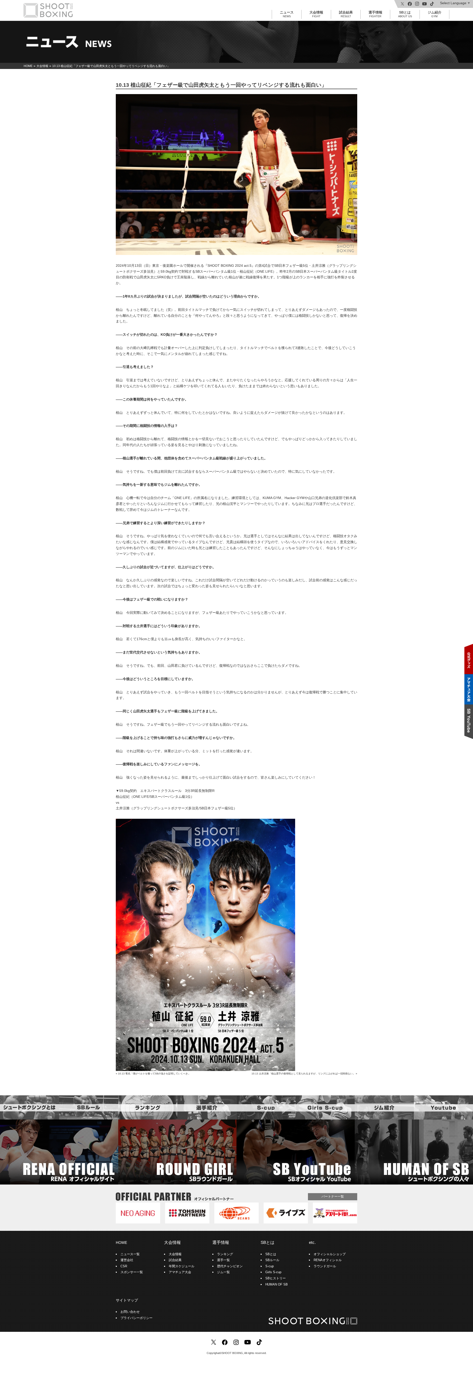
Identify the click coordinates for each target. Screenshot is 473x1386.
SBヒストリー (275, 1278)
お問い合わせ (130, 1312)
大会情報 (316, 14)
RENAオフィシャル (328, 1260)
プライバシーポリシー (136, 1318)
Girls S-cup (273, 1272)
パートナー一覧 (332, 1196)
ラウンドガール (325, 1266)
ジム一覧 (223, 1272)
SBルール (272, 1260)
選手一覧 (223, 1260)
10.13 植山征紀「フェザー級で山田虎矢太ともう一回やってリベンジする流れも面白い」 (221, 85)
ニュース (287, 14)
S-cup (269, 1266)
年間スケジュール (181, 1266)
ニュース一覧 (130, 1254)
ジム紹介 (434, 14)
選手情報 (375, 14)
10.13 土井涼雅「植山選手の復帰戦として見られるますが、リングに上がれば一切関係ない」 (303, 1073)
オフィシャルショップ (330, 1254)
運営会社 (126, 1260)
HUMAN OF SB (276, 1284)
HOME (121, 1242)
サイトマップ (127, 1300)
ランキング (225, 1254)
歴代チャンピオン (230, 1266)
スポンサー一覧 (131, 1272)
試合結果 (346, 14)
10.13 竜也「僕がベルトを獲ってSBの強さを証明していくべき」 (154, 1073)
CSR (123, 1266)
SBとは (405, 14)
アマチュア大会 (180, 1272)
